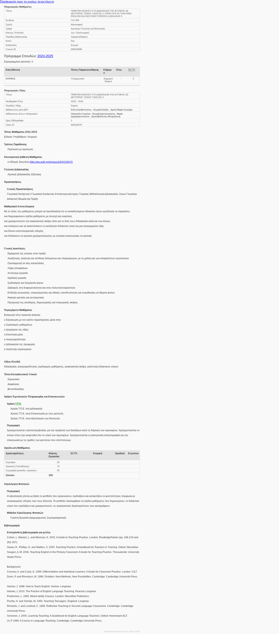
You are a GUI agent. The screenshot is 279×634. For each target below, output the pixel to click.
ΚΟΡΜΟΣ (11, 78)
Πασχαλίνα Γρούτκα (80, 114)
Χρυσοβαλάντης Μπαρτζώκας (106, 116)
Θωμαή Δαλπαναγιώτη (103, 114)
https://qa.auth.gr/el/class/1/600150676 (51, 162)
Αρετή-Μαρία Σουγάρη (121, 109)
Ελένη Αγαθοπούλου (81, 109)
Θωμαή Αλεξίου (101, 109)
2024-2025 (45, 56)
